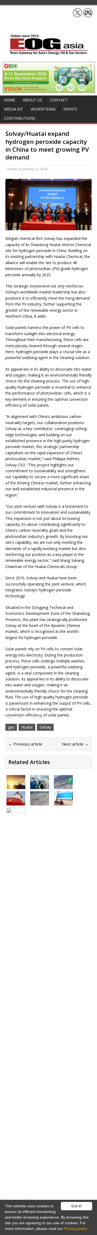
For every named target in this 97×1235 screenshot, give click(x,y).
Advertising (43, 109)
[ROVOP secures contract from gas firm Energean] (15, 802)
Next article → (75, 744)
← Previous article (25, 744)
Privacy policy (75, 1228)
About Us (32, 99)
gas (11, 727)
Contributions (19, 118)
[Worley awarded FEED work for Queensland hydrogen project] (39, 802)
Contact (59, 99)
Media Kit (13, 109)
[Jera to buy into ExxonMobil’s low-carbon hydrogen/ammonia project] (63, 802)
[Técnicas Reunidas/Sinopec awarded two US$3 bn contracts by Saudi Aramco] (63, 786)
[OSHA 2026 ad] (49, 89)
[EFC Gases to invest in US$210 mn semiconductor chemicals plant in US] (15, 786)
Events (70, 109)
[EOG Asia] (48, 53)
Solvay (45, 727)
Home (9, 99)
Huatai (27, 727)
